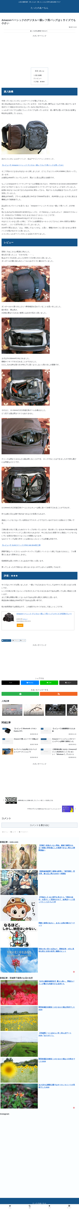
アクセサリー (7, 640)
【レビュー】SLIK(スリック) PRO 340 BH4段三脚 (21, 545)
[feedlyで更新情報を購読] (20, 694)
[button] (68, 683)
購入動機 (38, 75)
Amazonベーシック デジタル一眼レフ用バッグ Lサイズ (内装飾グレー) (43, 614)
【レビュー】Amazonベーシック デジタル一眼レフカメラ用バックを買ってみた (33, 165)
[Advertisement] (39, 50)
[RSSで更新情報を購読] (58, 694)
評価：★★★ (40, 81)
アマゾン (16, 640)
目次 (36, 71)
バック (23, 640)
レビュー (38, 78)
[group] (12, 710)
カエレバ (25, 619)
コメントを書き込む (39, 825)
